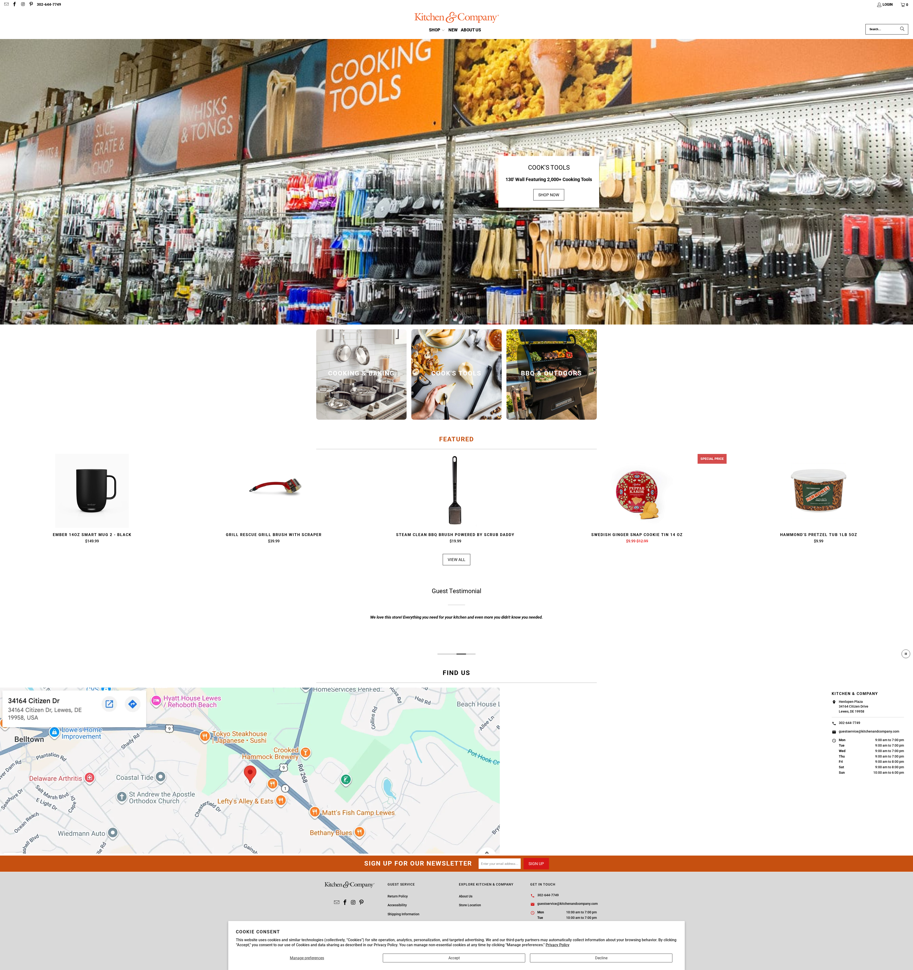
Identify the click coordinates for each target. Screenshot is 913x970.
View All (456, 559)
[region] (456, 616)
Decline (601, 958)
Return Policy (398, 896)
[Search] (902, 29)
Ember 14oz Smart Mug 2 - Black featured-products (92, 491)
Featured (456, 439)
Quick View (92, 502)
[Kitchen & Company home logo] (456, 18)
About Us (465, 896)
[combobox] (886, 29)
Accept (454, 958)
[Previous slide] (25, 499)
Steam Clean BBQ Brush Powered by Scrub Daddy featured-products (455, 491)
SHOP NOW (548, 194)
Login (888, 4)
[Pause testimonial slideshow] (906, 654)
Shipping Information (403, 914)
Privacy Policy (557, 945)
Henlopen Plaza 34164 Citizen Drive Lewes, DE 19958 (853, 706)
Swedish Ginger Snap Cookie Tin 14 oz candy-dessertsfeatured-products (637, 491)
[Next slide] (888, 499)
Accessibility (397, 905)
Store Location (470, 905)
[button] (904, 5)
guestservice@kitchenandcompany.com (869, 731)
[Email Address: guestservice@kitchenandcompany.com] (6, 5)
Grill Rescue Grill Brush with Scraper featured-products (273, 491)
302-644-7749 (49, 4)
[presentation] (361, 374)
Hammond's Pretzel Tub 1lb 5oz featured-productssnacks (818, 491)
